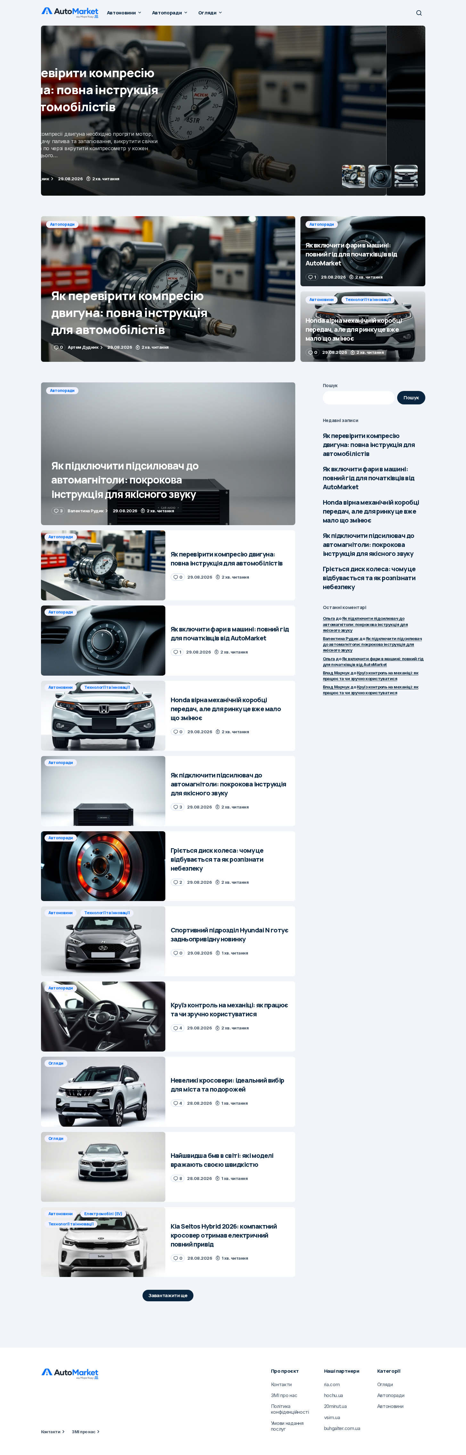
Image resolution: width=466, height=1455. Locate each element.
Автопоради (62, 34)
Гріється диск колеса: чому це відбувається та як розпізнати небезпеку (369, 578)
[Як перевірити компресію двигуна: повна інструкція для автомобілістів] (168, 289)
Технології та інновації (367, 299)
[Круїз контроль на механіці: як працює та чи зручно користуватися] (103, 1016)
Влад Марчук (336, 672)
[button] (419, 13)
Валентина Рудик (341, 638)
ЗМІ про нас (83, 1431)
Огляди (56, 1063)
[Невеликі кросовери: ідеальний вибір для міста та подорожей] (103, 1092)
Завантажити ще (168, 1295)
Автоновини (321, 299)
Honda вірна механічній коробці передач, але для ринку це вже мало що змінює (371, 511)
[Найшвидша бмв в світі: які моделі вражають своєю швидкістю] (103, 1167)
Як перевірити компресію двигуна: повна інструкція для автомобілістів (369, 444)
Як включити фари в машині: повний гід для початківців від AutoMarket (368, 478)
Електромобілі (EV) (103, 1213)
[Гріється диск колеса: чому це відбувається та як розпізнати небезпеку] (103, 866)
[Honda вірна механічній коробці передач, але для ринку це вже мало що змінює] (362, 326)
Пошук (330, 385)
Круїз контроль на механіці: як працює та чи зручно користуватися (371, 675)
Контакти (51, 1431)
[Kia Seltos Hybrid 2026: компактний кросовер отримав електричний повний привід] (103, 1242)
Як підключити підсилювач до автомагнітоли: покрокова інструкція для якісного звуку (368, 544)
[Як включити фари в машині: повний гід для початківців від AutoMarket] (233, 111)
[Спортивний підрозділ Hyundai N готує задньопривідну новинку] (103, 941)
